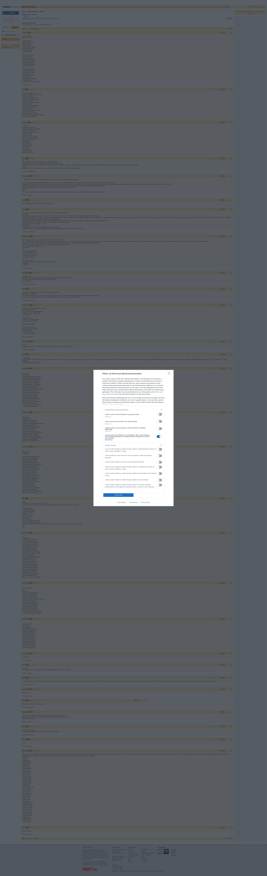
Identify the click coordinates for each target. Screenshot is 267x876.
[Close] (170, 374)
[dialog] (133, 438)
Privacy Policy (145, 502)
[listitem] (133, 410)
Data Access (133, 502)
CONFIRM (118, 495)
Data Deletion (121, 502)
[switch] (159, 414)
